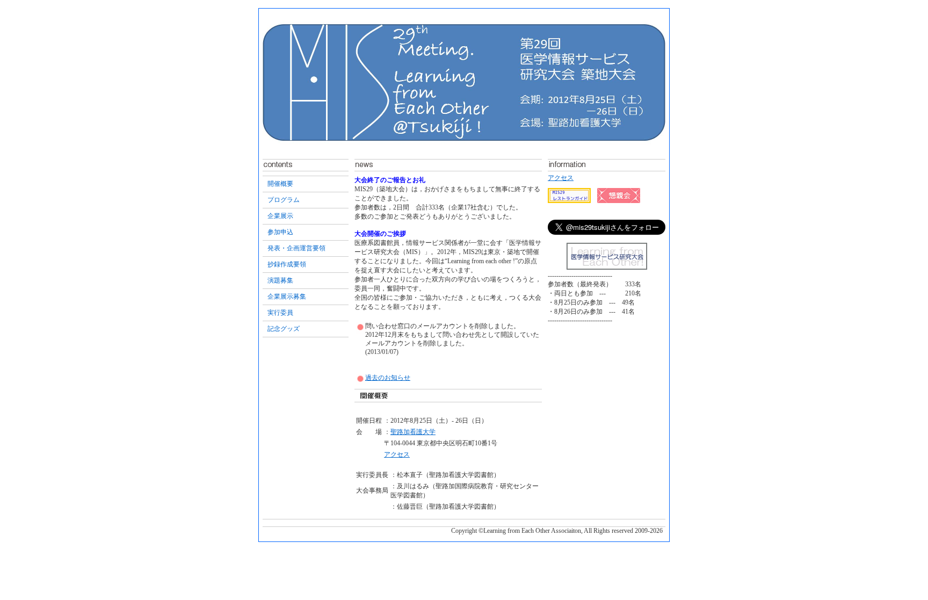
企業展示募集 (286, 296)
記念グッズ (283, 328)
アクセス (397, 454)
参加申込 (280, 232)
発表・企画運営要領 (296, 248)
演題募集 (280, 280)
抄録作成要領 (286, 264)
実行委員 (280, 312)
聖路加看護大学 (413, 432)
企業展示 (280, 216)
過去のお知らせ (387, 377)
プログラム (283, 200)
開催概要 (280, 183)
